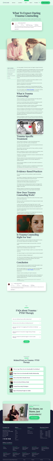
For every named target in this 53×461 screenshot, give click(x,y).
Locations (16, 433)
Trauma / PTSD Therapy (25, 285)
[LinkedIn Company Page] (8, 439)
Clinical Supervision (30, 433)
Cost (15, 434)
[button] (14, 2)
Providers (36, 2)
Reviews (16, 437)
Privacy (24, 459)
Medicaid (41, 459)
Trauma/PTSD (32, 285)
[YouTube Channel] (6, 439)
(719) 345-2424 (5, 432)
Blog (15, 438)
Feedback (32, 459)
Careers (29, 430)
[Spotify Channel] (10, 439)
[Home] (6, 2)
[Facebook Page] (3, 439)
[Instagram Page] (4, 439)
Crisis (49, 459)
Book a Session (45, 2)
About (16, 430)
